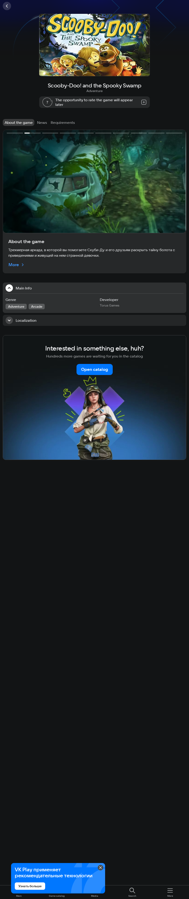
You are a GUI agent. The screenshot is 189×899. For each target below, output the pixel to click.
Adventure (94, 91)
